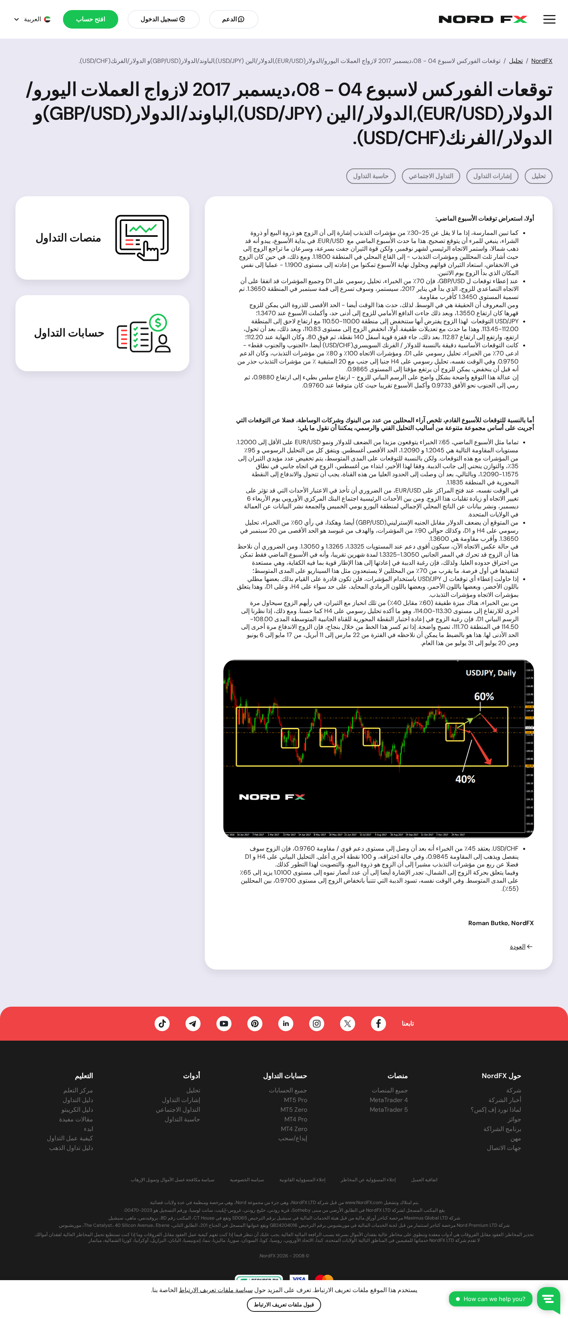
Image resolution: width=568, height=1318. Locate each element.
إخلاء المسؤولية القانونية (302, 1180)
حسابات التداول (69, 333)
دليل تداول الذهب (71, 1148)
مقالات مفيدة (76, 1119)
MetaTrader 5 (389, 1110)
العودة (517, 947)
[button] (549, 19)
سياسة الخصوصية (247, 1180)
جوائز (514, 1119)
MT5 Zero (294, 1110)
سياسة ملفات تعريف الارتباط (216, 1290)
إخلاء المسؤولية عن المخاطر (368, 1180)
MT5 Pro (295, 1100)
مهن (515, 1138)
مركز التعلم (78, 1090)
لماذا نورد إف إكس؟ (496, 1110)
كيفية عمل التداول (70, 1138)
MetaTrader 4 (389, 1100)
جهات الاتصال (504, 1148)
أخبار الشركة (504, 1100)
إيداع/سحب (292, 1138)
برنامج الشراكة (502, 1129)
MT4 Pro (295, 1119)
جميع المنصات (390, 1090)
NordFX (542, 61)
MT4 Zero (294, 1129)
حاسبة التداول (371, 176)
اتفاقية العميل (424, 1180)
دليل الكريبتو (77, 1110)
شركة (513, 1090)
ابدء (88, 1129)
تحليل (516, 61)
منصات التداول (68, 238)
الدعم (229, 19)
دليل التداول (78, 1100)
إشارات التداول (492, 176)
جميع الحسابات (288, 1090)
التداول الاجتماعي (431, 176)
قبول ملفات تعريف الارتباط (284, 1304)
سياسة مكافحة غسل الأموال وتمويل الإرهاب (172, 1180)
